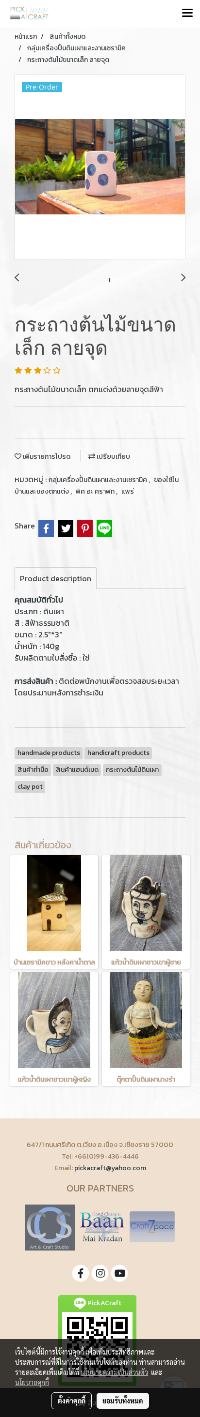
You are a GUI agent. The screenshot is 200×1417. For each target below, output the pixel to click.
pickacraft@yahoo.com (110, 1168)
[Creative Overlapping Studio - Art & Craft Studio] (50, 1226)
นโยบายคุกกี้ (32, 1382)
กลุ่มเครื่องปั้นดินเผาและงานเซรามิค (99, 480)
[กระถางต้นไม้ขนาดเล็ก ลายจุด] (100, 167)
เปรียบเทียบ (112, 457)
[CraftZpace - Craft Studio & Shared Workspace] (152, 1226)
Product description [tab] (55, 578)
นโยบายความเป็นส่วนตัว (114, 1372)
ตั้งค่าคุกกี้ (71, 1400)
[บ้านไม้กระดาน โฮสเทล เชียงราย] (102, 1226)
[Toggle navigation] (187, 13)
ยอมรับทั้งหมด (122, 1400)
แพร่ (127, 491)
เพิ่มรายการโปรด (45, 457)
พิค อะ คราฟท (96, 491)
